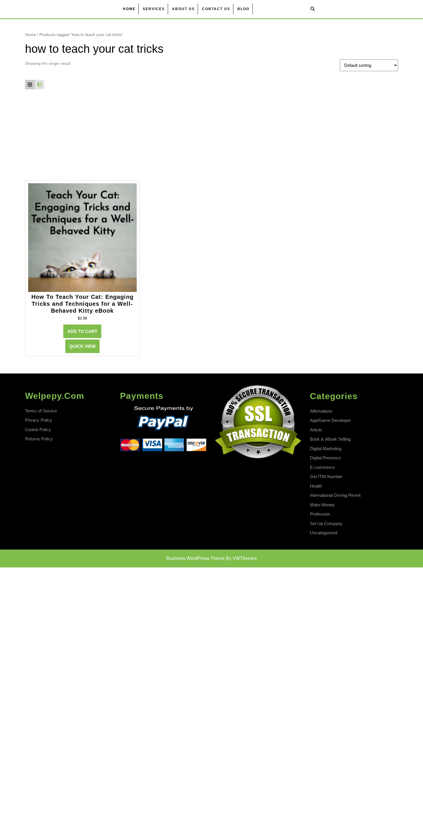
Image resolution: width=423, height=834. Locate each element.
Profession (320, 514)
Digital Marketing (325, 448)
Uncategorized (323, 532)
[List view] (40, 85)
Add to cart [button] (82, 331)
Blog (243, 9)
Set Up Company (326, 523)
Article (316, 429)
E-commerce (322, 467)
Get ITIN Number (326, 476)
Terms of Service (41, 410)
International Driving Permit (335, 495)
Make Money (322, 504)
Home (129, 9)
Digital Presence (325, 457)
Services (154, 9)
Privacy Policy (38, 420)
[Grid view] (30, 85)
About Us (183, 9)
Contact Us (216, 9)
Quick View (82, 346)
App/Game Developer (330, 420)
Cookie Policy (38, 429)
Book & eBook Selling (330, 439)
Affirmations (321, 411)
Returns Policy (39, 438)
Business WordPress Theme (195, 558)
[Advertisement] (211, 137)
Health (316, 486)
